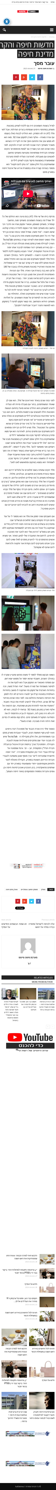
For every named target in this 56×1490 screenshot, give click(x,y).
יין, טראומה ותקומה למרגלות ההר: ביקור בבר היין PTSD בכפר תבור (14, 1383)
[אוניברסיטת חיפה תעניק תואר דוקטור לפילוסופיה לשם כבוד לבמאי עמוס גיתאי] (42, 1400)
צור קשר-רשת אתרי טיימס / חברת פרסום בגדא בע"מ (30, 2)
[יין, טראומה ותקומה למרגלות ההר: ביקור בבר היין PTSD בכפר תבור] (47, 1273)
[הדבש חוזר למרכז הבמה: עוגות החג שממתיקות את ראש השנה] (47, 1259)
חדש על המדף (31, 1284)
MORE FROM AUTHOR (42, 982)
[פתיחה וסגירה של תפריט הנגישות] (6, 21)
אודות (53, 2)
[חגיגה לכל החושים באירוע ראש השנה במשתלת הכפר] (47, 1316)
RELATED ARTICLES (43, 978)
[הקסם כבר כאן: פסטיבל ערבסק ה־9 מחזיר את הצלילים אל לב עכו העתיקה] (28, 993)
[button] (4, 30)
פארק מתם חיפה (12, 889)
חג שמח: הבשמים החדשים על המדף (14, 925)
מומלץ (43, 889)
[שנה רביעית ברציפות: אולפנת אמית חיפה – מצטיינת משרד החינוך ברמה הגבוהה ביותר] (46, 993)
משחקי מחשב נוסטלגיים (29, 889)
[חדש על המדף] (47, 1288)
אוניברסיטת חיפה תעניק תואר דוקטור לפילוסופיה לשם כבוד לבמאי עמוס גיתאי (42, 1415)
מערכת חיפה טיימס (45, 68)
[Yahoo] (28, 964)
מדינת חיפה (36, 54)
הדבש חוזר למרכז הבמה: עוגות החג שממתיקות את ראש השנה (15, 1351)
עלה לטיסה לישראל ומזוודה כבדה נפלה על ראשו (42, 925)
